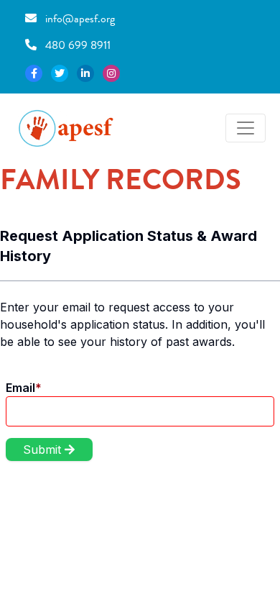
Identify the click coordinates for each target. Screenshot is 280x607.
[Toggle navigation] (245, 128)
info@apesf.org (78, 18)
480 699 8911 (76, 45)
